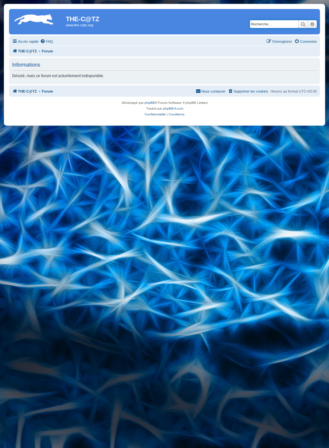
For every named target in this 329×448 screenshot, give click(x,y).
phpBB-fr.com (173, 108)
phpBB (150, 102)
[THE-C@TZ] (38, 21)
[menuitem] (46, 41)
